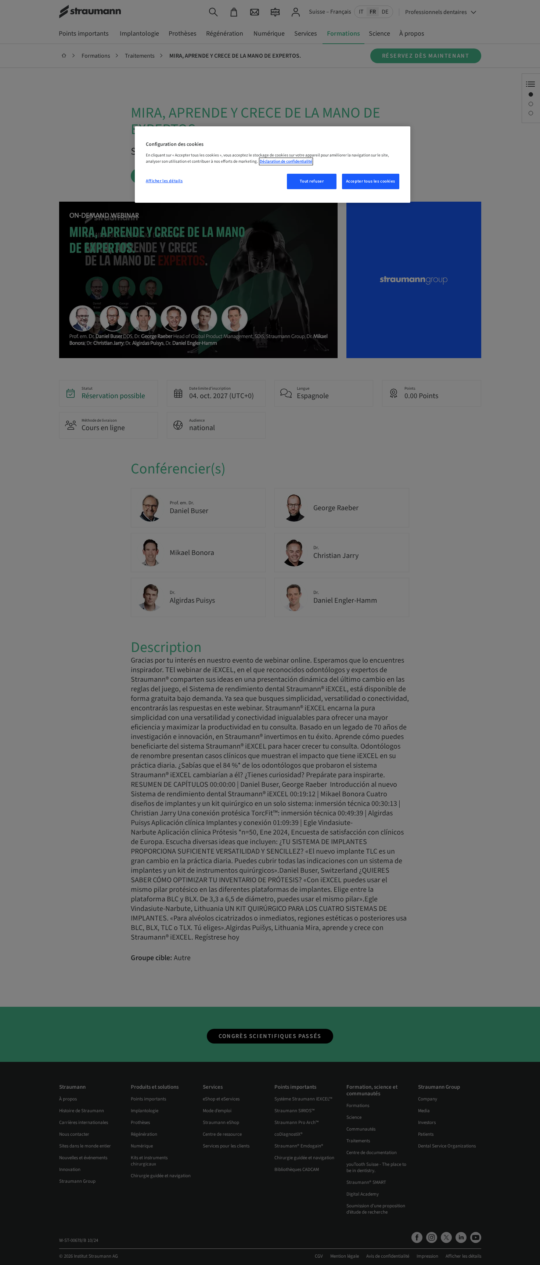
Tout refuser (312, 181)
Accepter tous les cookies (370, 181)
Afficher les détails (164, 181)
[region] (272, 164)
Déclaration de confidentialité (286, 161)
